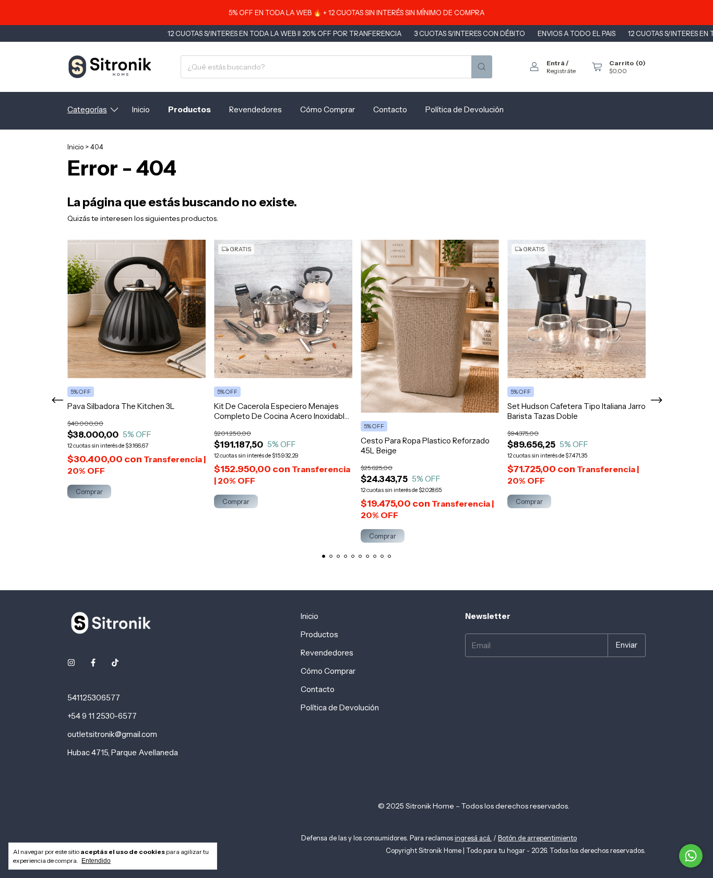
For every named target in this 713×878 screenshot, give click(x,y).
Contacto (390, 109)
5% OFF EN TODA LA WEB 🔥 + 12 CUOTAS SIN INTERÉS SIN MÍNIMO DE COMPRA (356, 12)
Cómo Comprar (327, 109)
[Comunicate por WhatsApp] (691, 856)
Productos (189, 109)
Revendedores (255, 109)
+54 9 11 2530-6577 (102, 716)
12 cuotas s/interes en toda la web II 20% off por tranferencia (258, 33)
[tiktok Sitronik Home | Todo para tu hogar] (115, 663)
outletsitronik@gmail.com (112, 734)
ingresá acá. (473, 838)
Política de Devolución (464, 109)
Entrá (555, 63)
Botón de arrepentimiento (537, 838)
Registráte (561, 71)
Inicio (141, 109)
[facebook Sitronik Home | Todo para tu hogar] (93, 663)
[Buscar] (481, 66)
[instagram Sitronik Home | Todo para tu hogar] (71, 663)
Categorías (87, 109)
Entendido (96, 860)
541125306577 (93, 698)
